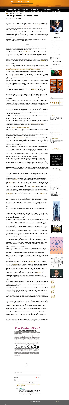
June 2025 (52, 292)
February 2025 (53, 295)
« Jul (56, 108)
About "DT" (57, 401)
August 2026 (52, 280)
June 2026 (52, 282)
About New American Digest (23, 9)
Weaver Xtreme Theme (66, 404)
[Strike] (20, 374)
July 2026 (52, 281)
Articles (58, 9)
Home (7, 13)
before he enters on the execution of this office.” (22, 26)
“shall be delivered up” (18, 75)
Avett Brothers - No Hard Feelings (56, 54)
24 (52, 104)
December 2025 (53, 287)
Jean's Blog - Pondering (56, 149)
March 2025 (52, 294)
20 (58, 103)
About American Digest (12, 9)
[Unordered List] (22, 374)
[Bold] (17, 374)
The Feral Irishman (56, 151)
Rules (56, 14)
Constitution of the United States (39, 24)
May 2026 (52, 283)
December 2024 (53, 297)
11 (54, 102)
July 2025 (52, 291)
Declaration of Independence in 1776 (37, 123)
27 (58, 104)
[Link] (25, 374)
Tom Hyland (23, 389)
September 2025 (53, 289)
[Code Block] (24, 374)
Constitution (42, 60)
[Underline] (19, 374)
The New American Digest (19, 1)
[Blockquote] (23, 374)
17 (52, 103)
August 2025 (52, 290)
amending (32, 261)
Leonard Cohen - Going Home (56, 61)
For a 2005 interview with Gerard (56, 64)
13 (58, 102)
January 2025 (53, 296)
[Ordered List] (21, 374)
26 (56, 104)
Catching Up (53, 115)
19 (56, 103)
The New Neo (56, 148)
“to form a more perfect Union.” (23, 127)
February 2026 (53, 285)
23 (50, 104)
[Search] (62, 68)
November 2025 (53, 288)
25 (54, 104)
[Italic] (18, 374)
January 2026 (53, 286)
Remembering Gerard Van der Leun (47, 9)
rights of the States (26, 51)
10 (52, 102)
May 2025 (52, 293)
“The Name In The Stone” (35, 9)
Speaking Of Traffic (57, 132)
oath (26, 24)
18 (54, 103)
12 (56, 102)
